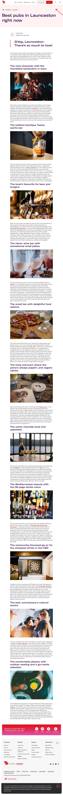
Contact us (20, 747)
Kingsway (35, 108)
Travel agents (7, 754)
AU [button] (34, 2)
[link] (8, 10)
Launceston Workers (44, 586)
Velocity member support (24, 754)
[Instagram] (53, 764)
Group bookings (35, 752)
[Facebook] (50, 764)
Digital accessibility (22, 758)
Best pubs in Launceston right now (29, 18)
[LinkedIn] (55, 764)
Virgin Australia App (50, 754)
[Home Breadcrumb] (3, 10)
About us (6, 745)
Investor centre (7, 750)
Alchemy (13, 707)
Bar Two (33, 346)
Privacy (18, 771)
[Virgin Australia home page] (4, 2)
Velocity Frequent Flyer (9, 757)
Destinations (35, 745)
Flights (33, 750)
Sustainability (42, 771)
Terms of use (25, 771)
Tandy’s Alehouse (22, 643)
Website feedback (12, 779)
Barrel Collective (32, 167)
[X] (58, 764)
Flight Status (48, 745)
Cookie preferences (8, 773)
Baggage (20, 756)
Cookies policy (33, 771)
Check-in (47, 750)
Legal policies (51, 771)
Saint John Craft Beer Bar (17, 228)
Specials (34, 754)
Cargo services (48, 752)
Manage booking (49, 747)
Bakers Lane (43, 407)
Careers (6, 747)
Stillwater (17, 467)
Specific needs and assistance (22, 750)
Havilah (12, 284)
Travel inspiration (36, 747)
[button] (15, 2)
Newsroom (6, 752)
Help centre (20, 745)
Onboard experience (36, 757)
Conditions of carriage (9, 771)
